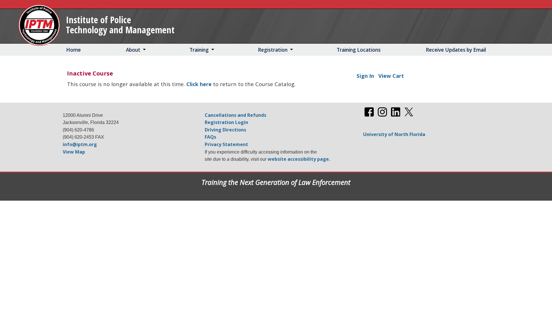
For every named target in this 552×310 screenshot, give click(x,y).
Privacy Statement (226, 144)
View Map (74, 152)
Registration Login (226, 122)
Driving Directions (225, 130)
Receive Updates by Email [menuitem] (456, 49)
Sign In (365, 75)
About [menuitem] (133, 49)
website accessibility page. (299, 159)
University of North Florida (394, 134)
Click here (199, 84)
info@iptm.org (80, 144)
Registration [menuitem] (273, 49)
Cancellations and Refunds (235, 115)
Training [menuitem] (199, 49)
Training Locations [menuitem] (359, 49)
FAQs (210, 137)
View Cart (391, 75)
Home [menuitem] (73, 49)
